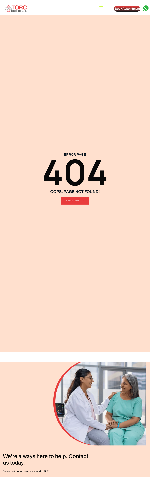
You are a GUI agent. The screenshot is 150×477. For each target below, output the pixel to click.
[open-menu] (101, 8)
